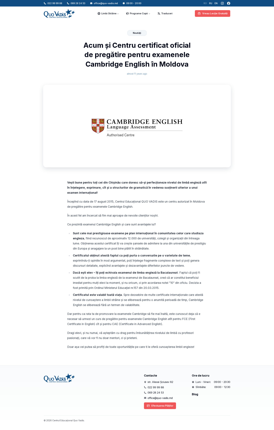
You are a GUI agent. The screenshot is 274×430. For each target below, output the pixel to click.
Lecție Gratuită (215, 13)
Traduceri (167, 13)
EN (216, 3)
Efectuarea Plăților (162, 405)
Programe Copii (139, 13)
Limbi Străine (108, 13)
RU (210, 3)
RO (205, 3)
